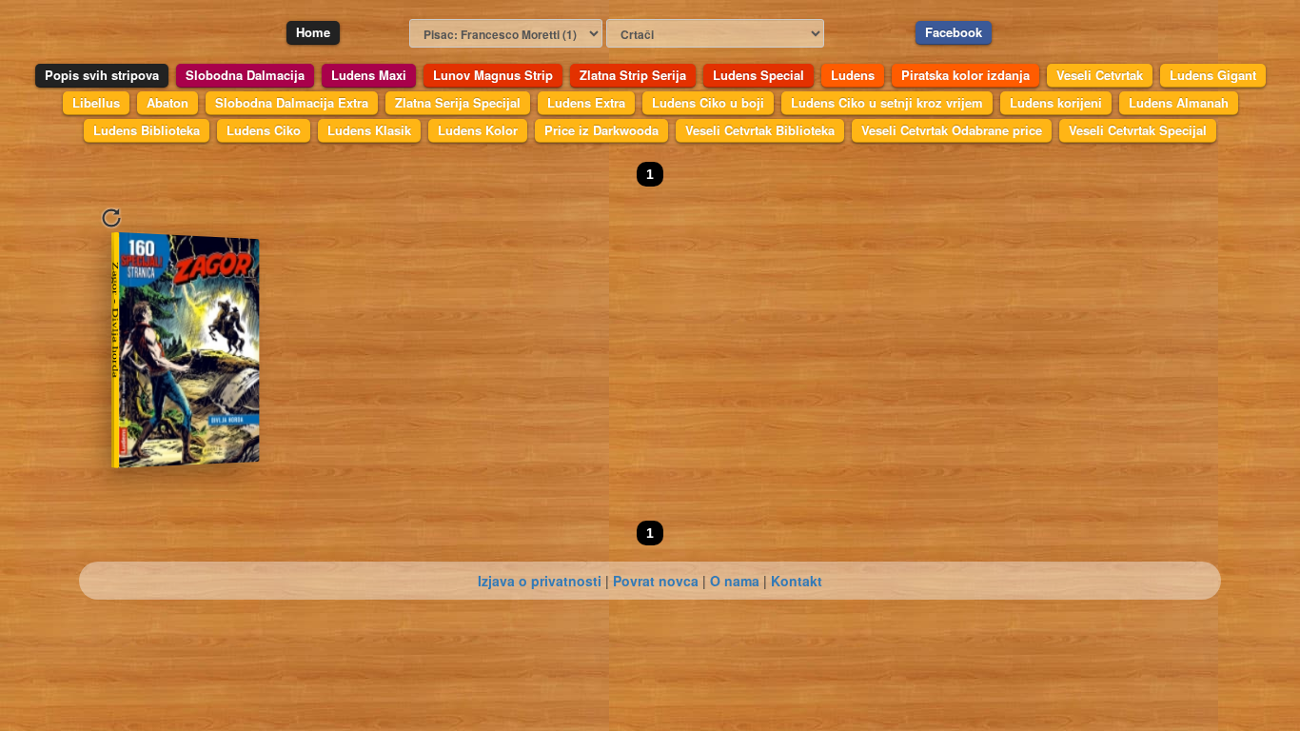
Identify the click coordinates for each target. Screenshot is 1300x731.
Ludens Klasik (369, 130)
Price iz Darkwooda (601, 130)
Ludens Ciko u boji (708, 102)
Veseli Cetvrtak (1099, 75)
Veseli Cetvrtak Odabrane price (951, 130)
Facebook (953, 32)
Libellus (96, 102)
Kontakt (796, 580)
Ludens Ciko (264, 130)
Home (313, 32)
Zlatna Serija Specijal (458, 102)
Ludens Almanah (1179, 102)
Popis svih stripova (102, 75)
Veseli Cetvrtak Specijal (1138, 130)
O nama (734, 580)
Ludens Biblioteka (146, 130)
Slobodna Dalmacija (245, 75)
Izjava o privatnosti (539, 580)
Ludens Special (758, 75)
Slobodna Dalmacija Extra (291, 102)
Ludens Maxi (368, 75)
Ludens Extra (586, 102)
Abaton (167, 102)
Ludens (853, 75)
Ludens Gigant (1213, 75)
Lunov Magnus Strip (493, 75)
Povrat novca (656, 580)
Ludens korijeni (1056, 102)
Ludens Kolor (478, 130)
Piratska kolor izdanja (965, 75)
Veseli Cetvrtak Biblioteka (760, 130)
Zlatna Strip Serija (633, 75)
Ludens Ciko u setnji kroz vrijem (887, 102)
